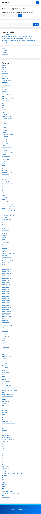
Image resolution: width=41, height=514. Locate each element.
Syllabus (4, 470)
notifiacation (5, 343)
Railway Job (4, 407)
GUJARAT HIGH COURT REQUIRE (8, 206)
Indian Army (4, 233)
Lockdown (4, 251)
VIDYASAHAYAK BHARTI (7, 491)
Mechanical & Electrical (7, 260)
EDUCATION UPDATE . (6, 150)
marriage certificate (6, 257)
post (3, 383)
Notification (4, 345)
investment (4, 237)
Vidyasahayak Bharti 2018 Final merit (10, 493)
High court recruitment (7, 221)
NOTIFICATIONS (5, 347)
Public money (5, 398)
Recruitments (5, 412)
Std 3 (3, 450)
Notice (3, 342)
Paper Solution (5, 365)
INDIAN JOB (4, 235)
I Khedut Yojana (5, 222)
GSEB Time (4, 194)
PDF (2, 369)
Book (3, 105)
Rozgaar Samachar (6, 426)
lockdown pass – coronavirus (8, 253)
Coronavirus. (5, 136)
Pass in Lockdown (6, 367)
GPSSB (3, 190)
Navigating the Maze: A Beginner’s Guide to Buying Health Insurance (17, 42)
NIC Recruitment (5, 336)
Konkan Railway (5, 242)
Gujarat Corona (5, 201)
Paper (3, 361)
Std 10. (3, 446)
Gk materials (5, 170)
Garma (3, 165)
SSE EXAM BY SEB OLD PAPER (8, 439)
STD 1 (3, 444)
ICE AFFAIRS (4, 226)
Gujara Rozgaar (5, 199)
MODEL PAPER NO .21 (6, 278)
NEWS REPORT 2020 (6, 333)
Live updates (5, 250)
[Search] (20, 15)
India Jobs (4, 232)
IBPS (3, 224)
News (3, 329)
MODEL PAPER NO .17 (6, 277)
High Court (4, 217)
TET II (3, 479)
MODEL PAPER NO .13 (6, 271)
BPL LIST (3, 107)
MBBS (3, 259)
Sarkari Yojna (5, 430)
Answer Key (4, 89)
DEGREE (3, 145)
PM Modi (4, 379)
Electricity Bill (5, 154)
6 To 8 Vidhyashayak (6, 80)
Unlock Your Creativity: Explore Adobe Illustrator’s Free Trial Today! (17, 38)
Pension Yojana (5, 372)
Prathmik (4, 392)
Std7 (3, 464)
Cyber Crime (5, 143)
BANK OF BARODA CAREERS (8, 98)
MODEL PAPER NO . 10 (6, 269)
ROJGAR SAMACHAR (6, 421)
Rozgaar (4, 425)
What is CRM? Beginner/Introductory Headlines (12, 34)
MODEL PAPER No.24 (6, 313)
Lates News (4, 246)
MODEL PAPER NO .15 (6, 275)
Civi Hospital (4, 123)
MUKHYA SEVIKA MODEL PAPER (8, 324)
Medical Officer (5, 262)
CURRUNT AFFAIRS (6, 141)
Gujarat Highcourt (6, 208)
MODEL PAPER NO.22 (6, 309)
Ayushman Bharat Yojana (8, 94)
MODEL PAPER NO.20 (6, 307)
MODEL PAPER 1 (5, 268)
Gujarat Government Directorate (9, 204)
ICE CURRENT (4, 228)
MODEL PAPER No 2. (6, 286)
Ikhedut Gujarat (5, 230)
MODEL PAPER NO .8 (6, 282)
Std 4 (3, 452)
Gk (2, 168)
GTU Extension (5, 197)
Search (3, 22)
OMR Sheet (4, 358)
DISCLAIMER (4, 52)
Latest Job (4, 248)
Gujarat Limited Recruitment (8, 210)
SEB (2, 432)
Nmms (3, 338)
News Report (5, 331)
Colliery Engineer (5, 129)
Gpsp (3, 188)
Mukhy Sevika (5, 320)
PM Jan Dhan (5, 378)
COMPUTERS (4, 132)
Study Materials (5, 468)
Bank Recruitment (6, 100)
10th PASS (4, 71)
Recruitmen (4, 408)
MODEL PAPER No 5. (6, 293)
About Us (4, 48)
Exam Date (4, 158)
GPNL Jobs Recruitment (7, 183)
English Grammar (6, 156)
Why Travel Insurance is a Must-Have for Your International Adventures (18, 40)
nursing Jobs (5, 352)
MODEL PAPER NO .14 (6, 273)
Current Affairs (5, 139)
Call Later (4, 109)
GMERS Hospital (5, 174)
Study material (5, 466)
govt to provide (5, 181)
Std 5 (3, 453)
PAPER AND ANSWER (6, 363)
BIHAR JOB (4, 102)
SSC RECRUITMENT (6, 437)
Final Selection (5, 161)
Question (4, 399)
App (3, 93)
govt (3, 177)
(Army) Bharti (5, 67)
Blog (3, 103)
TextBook (4, 482)
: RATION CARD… (5, 65)
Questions (4, 403)
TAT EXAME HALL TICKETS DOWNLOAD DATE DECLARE (13, 473)
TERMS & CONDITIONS (6, 56)
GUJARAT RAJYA (5, 212)
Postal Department (6, 385)
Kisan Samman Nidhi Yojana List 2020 (10, 241)
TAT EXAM (4, 471)
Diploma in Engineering (7, 147)
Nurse (3, 351)
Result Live (4, 416)
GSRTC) (3, 195)
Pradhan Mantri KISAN (7, 388)
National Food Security (7, 325)
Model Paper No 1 (6, 284)
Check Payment (5, 121)
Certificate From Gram (7, 118)
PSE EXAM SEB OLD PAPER (7, 396)
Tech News (4, 475)
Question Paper (5, 401)
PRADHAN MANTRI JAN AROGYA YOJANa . (11, 387)
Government (5, 176)
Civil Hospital (5, 127)
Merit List (4, 264)
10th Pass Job (5, 73)
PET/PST (3, 376)
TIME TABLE (4, 484)
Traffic (3, 486)
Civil (3, 125)
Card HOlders (5, 114)
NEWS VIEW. (4, 334)
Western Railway (6, 497)
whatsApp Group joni (6, 499)
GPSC (3, 185)
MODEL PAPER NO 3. (6, 289)
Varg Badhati (5, 490)
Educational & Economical (8, 152)
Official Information (6, 356)
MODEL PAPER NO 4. (6, 291)
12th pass (4, 76)
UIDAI (3, 488)
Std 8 (3, 459)
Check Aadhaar (5, 120)
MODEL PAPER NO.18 (6, 304)
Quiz (3, 405)
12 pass (3, 75)
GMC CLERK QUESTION (7, 172)
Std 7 (3, 457)
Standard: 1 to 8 (5, 441)
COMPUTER (4, 130)
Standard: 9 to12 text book (8, 443)
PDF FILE (3, 370)
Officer (3, 354)
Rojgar (3, 419)
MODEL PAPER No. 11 (6, 296)
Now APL (4, 349)
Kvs (2, 244)
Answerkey (4, 91)
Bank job (4, 96)
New (3, 327)
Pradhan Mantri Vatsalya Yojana (9, 390)
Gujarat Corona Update (7, 203)
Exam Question (5, 159)
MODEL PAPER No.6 (6, 315)
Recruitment (5, 410)
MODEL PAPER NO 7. (6, 295)
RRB (2, 428)
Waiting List (4, 495)
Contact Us (4, 50)
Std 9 (3, 461)
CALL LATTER (4, 111)
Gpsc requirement (6, 186)
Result (3, 414)
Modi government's (6, 316)
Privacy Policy (5, 54)
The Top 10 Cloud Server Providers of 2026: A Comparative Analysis (17, 36)
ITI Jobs (3, 239)
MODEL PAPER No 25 (6, 287)
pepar (3, 374)
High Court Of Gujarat (7, 219)
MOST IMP (4, 318)
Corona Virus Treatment (7, 134)
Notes (3, 340)
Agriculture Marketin (6, 85)
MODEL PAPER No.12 (6, 300)
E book (3, 149)
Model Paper (5, 266)
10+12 (3, 69)
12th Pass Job (5, 78)
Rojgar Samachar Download (8, 423)
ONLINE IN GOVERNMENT (7, 360)
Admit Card (4, 84)
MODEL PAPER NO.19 (6, 305)
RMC (3, 417)
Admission (4, 82)
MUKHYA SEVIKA (5, 322)
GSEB (3, 192)
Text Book (4, 481)
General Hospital (6, 167)
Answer (3, 87)
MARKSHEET (4, 255)
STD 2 (3, 448)
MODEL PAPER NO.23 (6, 311)
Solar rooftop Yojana (6, 434)
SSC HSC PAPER (5, 435)
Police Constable (6, 381)
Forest (3, 163)
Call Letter (4, 112)
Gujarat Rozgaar (5, 213)
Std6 (3, 462)
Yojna (3, 500)
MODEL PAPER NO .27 (6, 280)
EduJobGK (5, 3)
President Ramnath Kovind (8, 394)
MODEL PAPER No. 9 (6, 298)
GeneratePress (26, 509)
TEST (3, 477)
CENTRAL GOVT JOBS (6, 116)
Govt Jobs (4, 179)
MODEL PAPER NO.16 (6, 302)
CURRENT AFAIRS (5, 138)
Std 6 (3, 455)
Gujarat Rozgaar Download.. (8, 215)
